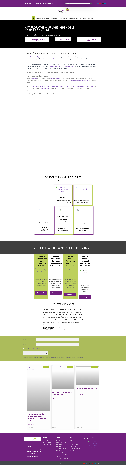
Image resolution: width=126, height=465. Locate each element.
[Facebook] (98, 3)
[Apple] (98, 463)
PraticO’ (85, 18)
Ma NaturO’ (38, 18)
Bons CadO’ (90, 18)
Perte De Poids (44, 223)
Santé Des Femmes (63, 217)
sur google (55, 86)
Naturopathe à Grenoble (56, 18)
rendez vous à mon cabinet (48, 58)
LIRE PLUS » (31, 424)
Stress (83, 223)
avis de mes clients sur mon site (41, 86)
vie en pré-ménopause (56, 66)
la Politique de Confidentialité (37, 348)
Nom (24, 344)
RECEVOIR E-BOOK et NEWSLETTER (89, 438)
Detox (82, 197)
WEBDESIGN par (53, 463)
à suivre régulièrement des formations (77, 80)
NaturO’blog (79, 18)
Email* (25, 339)
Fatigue (62, 198)
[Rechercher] (91, 3)
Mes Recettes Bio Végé (69, 18)
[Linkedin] (105, 3)
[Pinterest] (92, 463)
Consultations (45, 18)
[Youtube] (100, 3)
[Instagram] (103, 3)
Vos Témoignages (63, 304)
